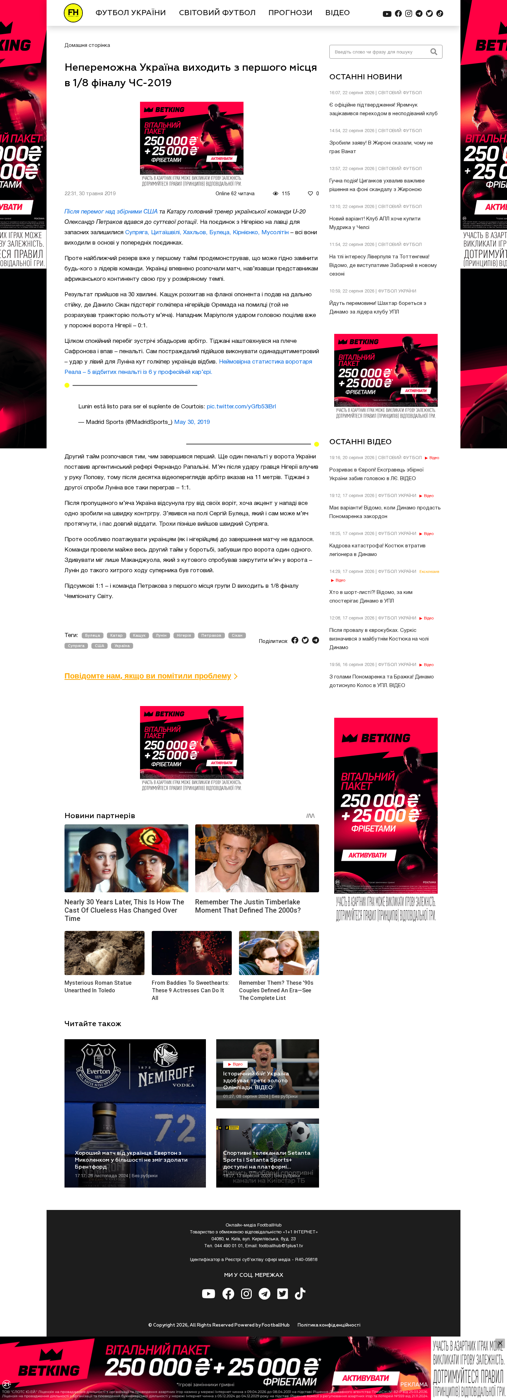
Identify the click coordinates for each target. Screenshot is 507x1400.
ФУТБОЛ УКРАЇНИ (131, 13)
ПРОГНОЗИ (290, 13)
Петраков (211, 635)
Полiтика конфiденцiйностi (329, 1325)
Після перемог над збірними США (111, 212)
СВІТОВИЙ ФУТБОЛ (217, 13)
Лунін (161, 635)
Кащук (139, 635)
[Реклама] (253, 1368)
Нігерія (184, 635)
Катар (116, 635)
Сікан (237, 635)
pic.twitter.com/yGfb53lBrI (241, 406)
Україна (122, 646)
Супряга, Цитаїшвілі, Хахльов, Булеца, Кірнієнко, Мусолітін (207, 232)
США (99, 646)
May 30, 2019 (192, 422)
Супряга (76, 646)
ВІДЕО (337, 13)
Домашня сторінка (87, 45)
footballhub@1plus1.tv (281, 1246)
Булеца (92, 635)
